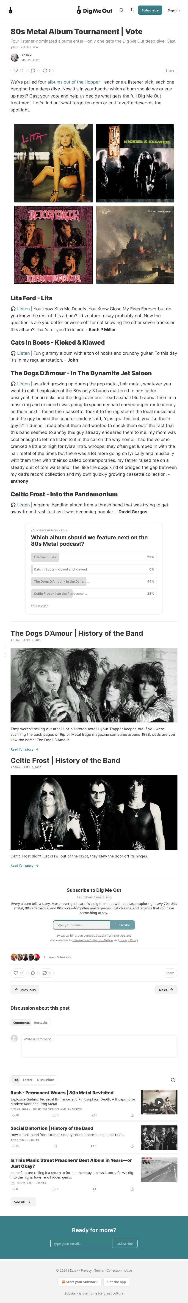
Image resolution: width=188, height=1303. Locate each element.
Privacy (86, 1270)
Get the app (116, 1282)
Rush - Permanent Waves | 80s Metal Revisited (62, 1092)
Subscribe (150, 10)
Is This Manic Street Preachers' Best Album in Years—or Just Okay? (71, 1163)
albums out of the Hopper (73, 82)
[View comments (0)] (33, 70)
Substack (71, 1293)
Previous (28, 989)
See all (19, 1202)
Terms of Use (116, 935)
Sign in (174, 10)
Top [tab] (16, 1080)
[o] (159, 1102)
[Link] (4, 298)
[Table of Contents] (5, 651)
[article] (94, 1104)
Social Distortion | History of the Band (52, 1128)
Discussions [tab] (45, 1080)
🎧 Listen (20, 353)
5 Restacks (64, 957)
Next (163, 989)
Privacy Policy (128, 940)
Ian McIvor (74, 1109)
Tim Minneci (50, 1109)
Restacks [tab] (40, 1023)
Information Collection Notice (92, 940)
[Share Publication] (131, 10)
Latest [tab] (28, 1080)
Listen (23, 308)
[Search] (121, 10)
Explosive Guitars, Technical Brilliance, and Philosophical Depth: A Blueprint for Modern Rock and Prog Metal (73, 1101)
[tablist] (30, 1022)
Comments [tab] (21, 1023)
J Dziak (26, 55)
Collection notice (119, 1270)
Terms (99, 1270)
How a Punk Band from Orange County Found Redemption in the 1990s (67, 1134)
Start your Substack (82, 1282)
